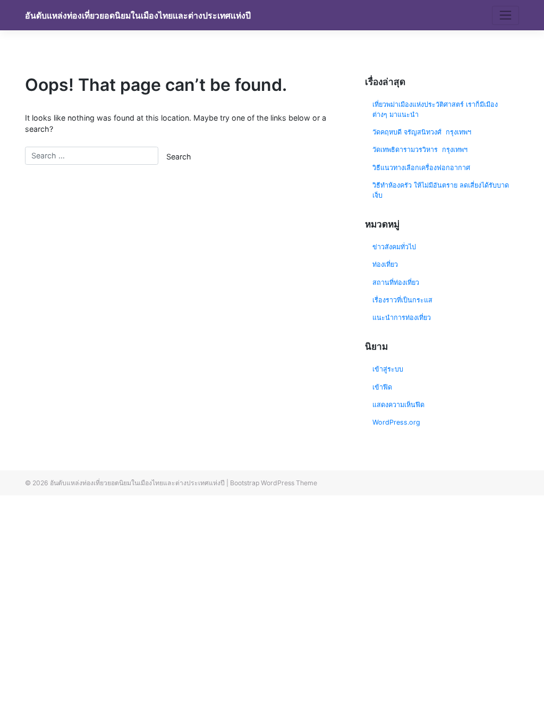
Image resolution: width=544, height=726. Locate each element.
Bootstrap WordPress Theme (273, 483)
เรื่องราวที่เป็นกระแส (402, 300)
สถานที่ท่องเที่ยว (395, 282)
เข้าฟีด (382, 387)
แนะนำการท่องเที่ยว (401, 318)
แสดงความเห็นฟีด (398, 405)
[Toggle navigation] (505, 15)
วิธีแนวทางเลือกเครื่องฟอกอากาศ (421, 168)
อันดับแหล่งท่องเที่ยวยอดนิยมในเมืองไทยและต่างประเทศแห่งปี (138, 16)
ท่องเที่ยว (385, 264)
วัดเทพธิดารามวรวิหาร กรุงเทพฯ (421, 150)
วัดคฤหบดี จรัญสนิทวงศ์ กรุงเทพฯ (421, 132)
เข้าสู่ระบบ (387, 369)
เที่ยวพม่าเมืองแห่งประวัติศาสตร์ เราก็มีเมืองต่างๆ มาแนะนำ (435, 109)
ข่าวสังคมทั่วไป (394, 247)
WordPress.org (396, 422)
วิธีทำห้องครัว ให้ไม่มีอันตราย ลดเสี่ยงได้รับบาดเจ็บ (440, 190)
